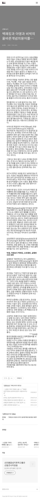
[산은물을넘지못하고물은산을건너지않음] (3, 3)
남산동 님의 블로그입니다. (13, 468)
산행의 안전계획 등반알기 (10, 405)
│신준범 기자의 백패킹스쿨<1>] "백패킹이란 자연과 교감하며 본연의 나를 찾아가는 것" (15, 391)
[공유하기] (8, 378)
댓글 (3, 453)
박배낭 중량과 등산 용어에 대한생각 (13, 400)
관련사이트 (5, 489)
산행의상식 (7, 385)
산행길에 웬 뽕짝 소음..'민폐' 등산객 (13, 402)
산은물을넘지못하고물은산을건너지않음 (14, 464)
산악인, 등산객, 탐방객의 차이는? (12, 398)
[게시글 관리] (11, 378)
